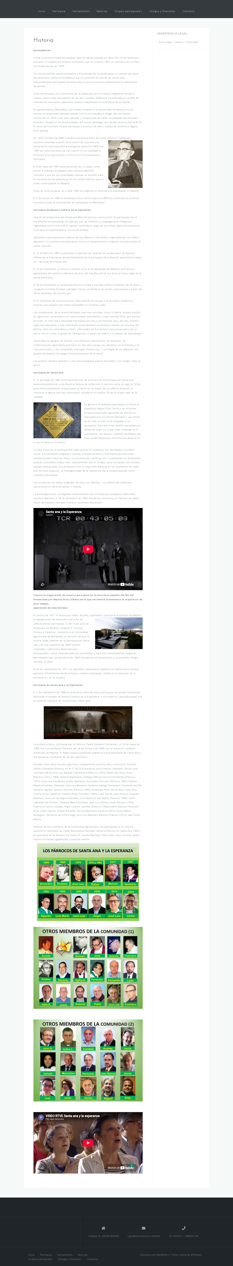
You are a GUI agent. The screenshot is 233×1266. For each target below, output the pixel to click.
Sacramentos (81, 11)
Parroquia (59, 11)
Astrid (183, 1254)
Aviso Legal (165, 42)
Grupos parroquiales (128, 11)
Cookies (179, 42)
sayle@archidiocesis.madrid (143, 1236)
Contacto (189, 11)
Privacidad (192, 42)
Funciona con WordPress (154, 1254)
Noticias (102, 11)
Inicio (41, 11)
